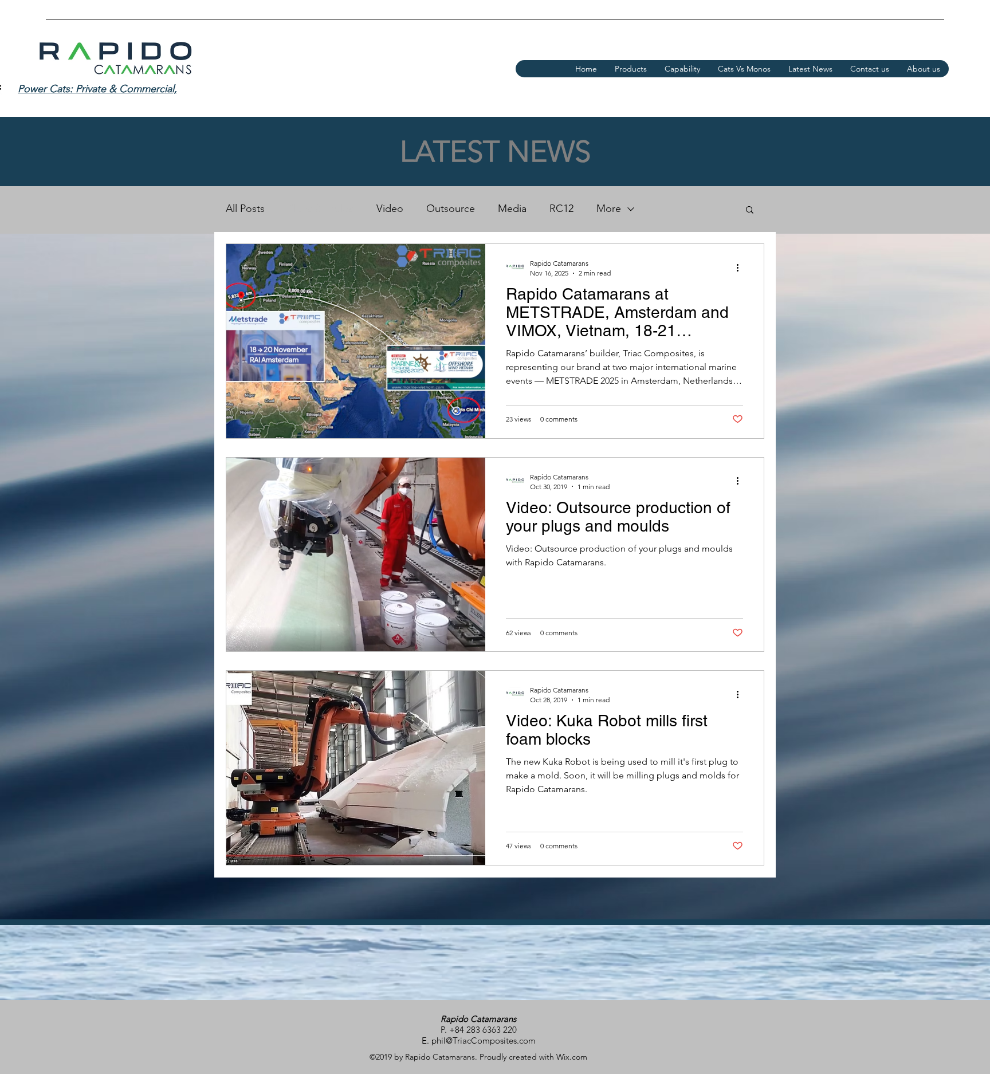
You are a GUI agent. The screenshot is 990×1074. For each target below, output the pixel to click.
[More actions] (741, 267)
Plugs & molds (320, 208)
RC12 (561, 208)
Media (512, 208)
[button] (749, 210)
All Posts (245, 208)
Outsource (450, 208)
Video (389, 208)
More (608, 208)
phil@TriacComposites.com (483, 1040)
